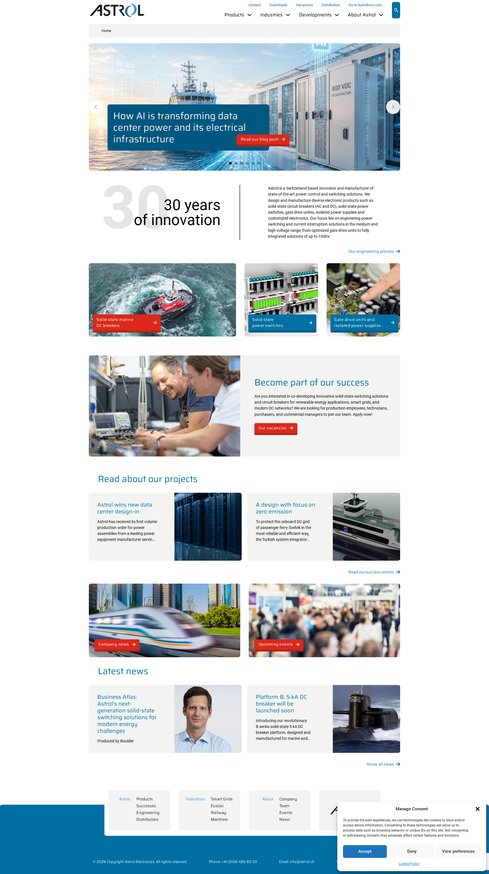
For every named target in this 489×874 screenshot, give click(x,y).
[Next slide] (393, 107)
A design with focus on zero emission (285, 508)
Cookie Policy (409, 864)
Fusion (217, 806)
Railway (218, 813)
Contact (254, 5)
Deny (412, 851)
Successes (146, 806)
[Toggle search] (396, 10)
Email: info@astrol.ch (296, 862)
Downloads (278, 5)
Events (285, 813)
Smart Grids (222, 799)
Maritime (219, 819)
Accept (365, 851)
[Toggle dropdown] (249, 14)
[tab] (230, 163)
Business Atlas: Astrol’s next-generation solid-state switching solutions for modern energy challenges (126, 713)
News (284, 819)
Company (288, 799)
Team (284, 806)
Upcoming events (275, 644)
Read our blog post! (260, 139)
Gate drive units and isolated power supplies (357, 322)
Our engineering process (371, 251)
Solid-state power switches (267, 322)
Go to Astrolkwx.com (365, 5)
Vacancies (304, 5)
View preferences (458, 851)
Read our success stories (371, 572)
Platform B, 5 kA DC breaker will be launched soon (281, 703)
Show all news (380, 764)
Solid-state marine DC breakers (114, 322)
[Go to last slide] (96, 107)
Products (234, 15)
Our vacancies (272, 428)
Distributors (330, 5)
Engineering (147, 813)
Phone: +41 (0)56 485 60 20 (233, 862)
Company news (113, 644)
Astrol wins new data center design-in (124, 508)
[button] (478, 809)
